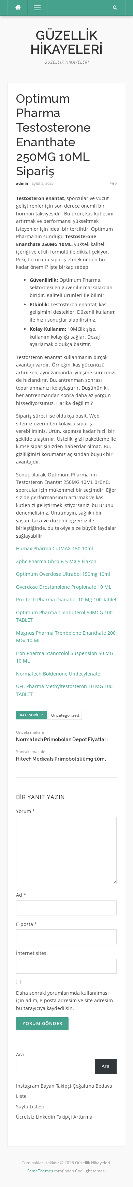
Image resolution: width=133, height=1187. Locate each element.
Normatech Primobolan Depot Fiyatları (62, 739)
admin (22, 183)
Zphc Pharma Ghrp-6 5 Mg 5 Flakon (56, 561)
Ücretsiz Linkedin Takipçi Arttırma (54, 1116)
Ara (20, 1054)
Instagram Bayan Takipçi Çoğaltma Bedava (64, 1086)
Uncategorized (65, 715)
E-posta (26, 924)
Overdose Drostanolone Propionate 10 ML (63, 587)
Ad (21, 895)
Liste (21, 1096)
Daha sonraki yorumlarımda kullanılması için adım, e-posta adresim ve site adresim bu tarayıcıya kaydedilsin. (64, 1000)
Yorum (25, 811)
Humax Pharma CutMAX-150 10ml (54, 548)
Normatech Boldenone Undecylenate (58, 673)
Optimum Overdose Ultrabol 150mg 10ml (63, 574)
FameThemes (40, 1171)
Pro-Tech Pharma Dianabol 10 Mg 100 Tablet (66, 599)
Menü (34, 7)
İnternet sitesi (32, 953)
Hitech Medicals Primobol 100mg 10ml (61, 759)
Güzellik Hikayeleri (66, 42)
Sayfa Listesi (30, 1106)
